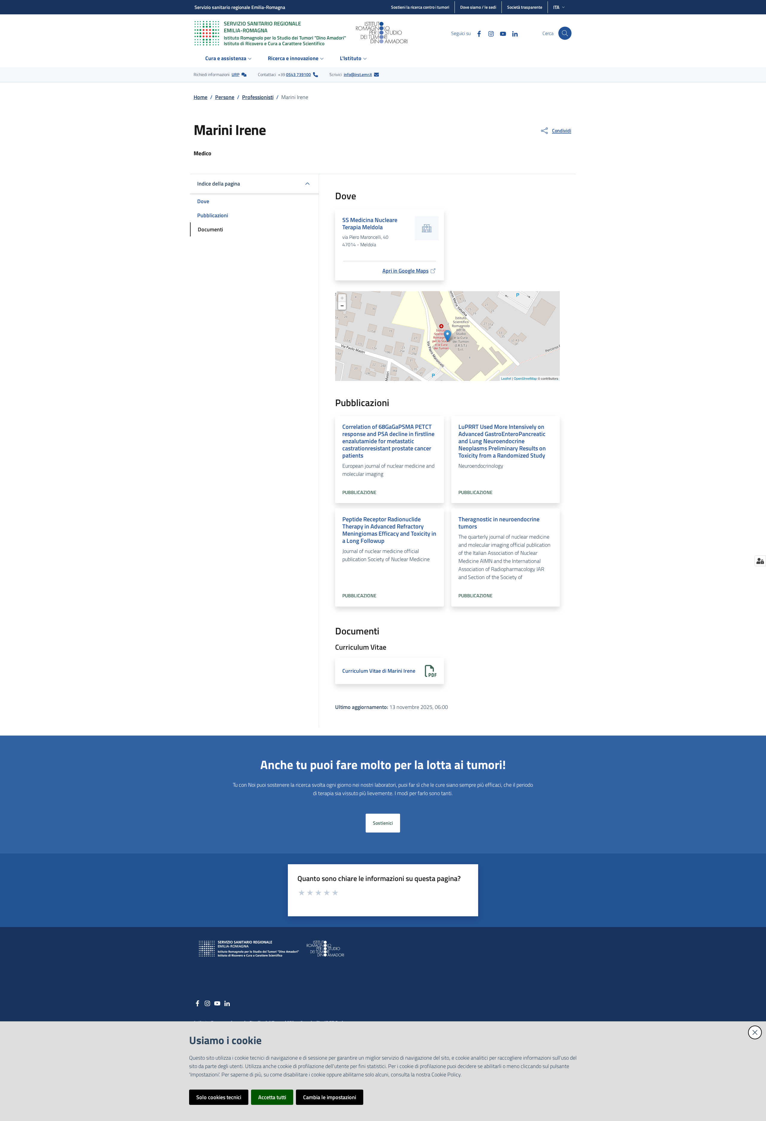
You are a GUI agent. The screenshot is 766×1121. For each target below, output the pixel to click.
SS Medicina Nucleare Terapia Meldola (369, 223)
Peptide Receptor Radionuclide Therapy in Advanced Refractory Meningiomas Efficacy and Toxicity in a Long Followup (389, 529)
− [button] (342, 306)
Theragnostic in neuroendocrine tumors (498, 522)
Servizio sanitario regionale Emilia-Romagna (239, 7)
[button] (565, 33)
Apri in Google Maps (405, 271)
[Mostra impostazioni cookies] (760, 560)
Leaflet (506, 378)
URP (235, 74)
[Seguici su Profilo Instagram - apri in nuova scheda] (489, 33)
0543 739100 (298, 74)
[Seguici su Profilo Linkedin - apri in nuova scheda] (513, 33)
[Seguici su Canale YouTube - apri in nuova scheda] (501, 33)
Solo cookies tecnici (218, 1097)
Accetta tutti (272, 1097)
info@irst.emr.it (358, 74)
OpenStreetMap (525, 378)
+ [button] (342, 298)
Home (200, 97)
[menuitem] (229, 58)
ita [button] (556, 7)
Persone (224, 97)
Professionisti (257, 97)
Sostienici (383, 823)
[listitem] (220, 74)
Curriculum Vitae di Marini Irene (378, 671)
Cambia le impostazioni (329, 1097)
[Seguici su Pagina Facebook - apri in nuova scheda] (477, 33)
